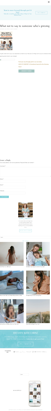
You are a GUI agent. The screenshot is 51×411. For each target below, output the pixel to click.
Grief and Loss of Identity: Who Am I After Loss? (9, 324)
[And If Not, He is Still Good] (12, 265)
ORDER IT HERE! (26, 71)
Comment (3, 166)
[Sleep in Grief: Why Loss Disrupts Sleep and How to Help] (12, 294)
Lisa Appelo (4, 1)
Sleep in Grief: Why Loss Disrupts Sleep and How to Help (11, 295)
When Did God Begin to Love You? (32, 324)
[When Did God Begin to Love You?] (38, 322)
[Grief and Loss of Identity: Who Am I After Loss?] (12, 322)
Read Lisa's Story (25, 230)
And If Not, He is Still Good (5, 266)
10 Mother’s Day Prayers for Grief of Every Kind (35, 266)
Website (2, 191)
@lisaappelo (17, 390)
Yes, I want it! (41, 12)
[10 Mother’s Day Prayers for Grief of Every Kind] (38, 265)
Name (2, 179)
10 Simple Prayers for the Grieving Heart (33, 295)
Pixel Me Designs (38, 409)
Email (1, 185)
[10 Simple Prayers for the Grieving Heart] (38, 294)
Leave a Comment (13, 29)
